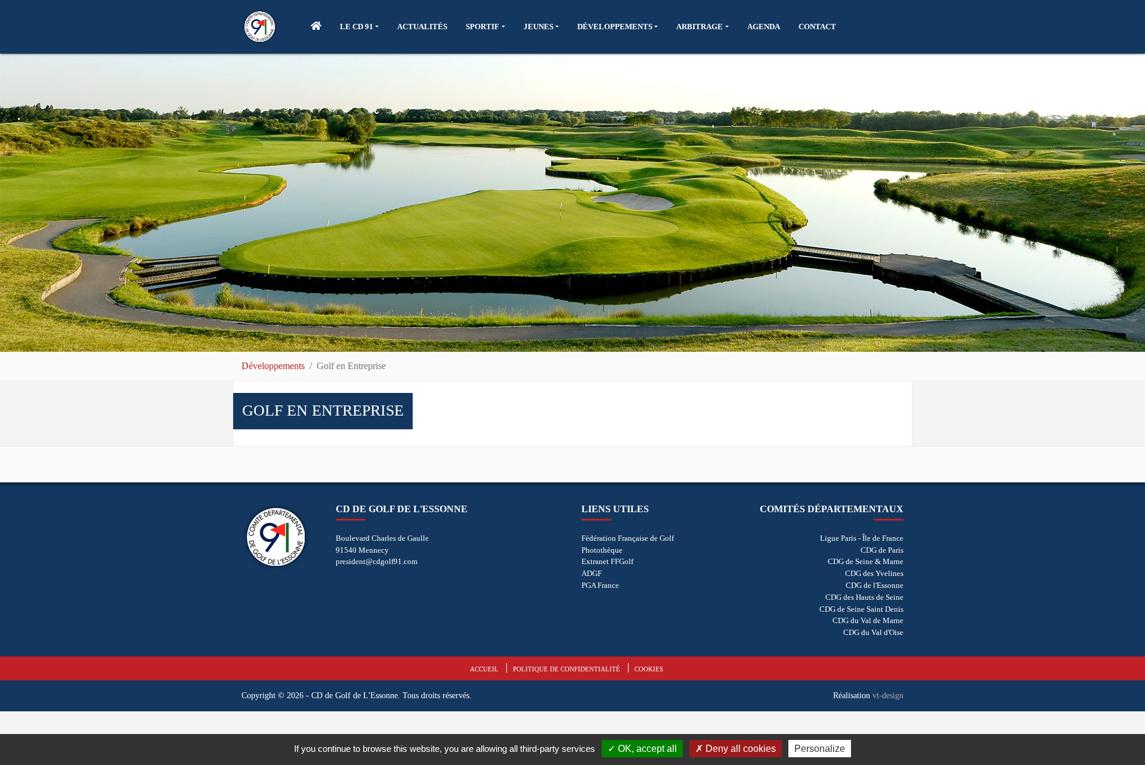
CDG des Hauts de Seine (864, 597)
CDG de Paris (882, 550)
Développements (273, 366)
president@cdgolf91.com (376, 561)
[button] (359, 27)
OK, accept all (646, 749)
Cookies (649, 669)
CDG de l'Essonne (874, 585)
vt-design (887, 695)
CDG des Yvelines (874, 573)
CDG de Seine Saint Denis (861, 609)
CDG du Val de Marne (868, 620)
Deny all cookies (739, 749)
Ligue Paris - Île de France (861, 538)
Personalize (819, 749)
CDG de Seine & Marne (865, 561)
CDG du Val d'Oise (873, 632)
